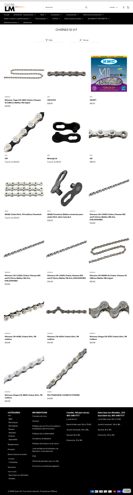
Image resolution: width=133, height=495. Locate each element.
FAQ (34, 456)
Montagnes (13, 426)
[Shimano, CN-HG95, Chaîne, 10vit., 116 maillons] (24, 310)
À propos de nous (39, 416)
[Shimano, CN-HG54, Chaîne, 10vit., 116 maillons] (66, 310)
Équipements (13, 444)
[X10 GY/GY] (66, 74)
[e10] (109, 132)
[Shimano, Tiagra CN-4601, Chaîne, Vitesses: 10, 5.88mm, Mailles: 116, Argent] (24, 74)
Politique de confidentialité (43, 434)
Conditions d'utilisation (41, 439)
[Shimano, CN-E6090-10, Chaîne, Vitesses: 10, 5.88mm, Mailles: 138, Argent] (109, 249)
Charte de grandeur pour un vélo (45, 461)
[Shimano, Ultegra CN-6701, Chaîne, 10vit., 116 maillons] (109, 310)
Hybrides (12, 433)
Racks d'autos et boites (17, 454)
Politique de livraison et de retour (45, 444)
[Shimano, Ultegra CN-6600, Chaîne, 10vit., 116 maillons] (24, 369)
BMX (10, 419)
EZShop (54, 491)
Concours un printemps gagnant (45, 466)
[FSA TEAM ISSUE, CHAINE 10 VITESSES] (66, 369)
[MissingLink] (66, 132)
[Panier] (127, 7)
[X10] (24, 132)
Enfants (12, 436)
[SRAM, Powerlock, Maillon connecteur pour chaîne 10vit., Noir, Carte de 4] (66, 188)
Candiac (12, 478)
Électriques (13, 422)
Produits (11, 449)
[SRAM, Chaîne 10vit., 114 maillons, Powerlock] (24, 188)
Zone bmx (12, 467)
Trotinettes (13, 462)
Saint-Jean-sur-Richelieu (18, 475)
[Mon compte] (123, 7)
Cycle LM (18, 491)
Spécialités (13, 439)
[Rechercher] (85, 7)
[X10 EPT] (109, 74)
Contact (35, 421)
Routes (11, 429)
